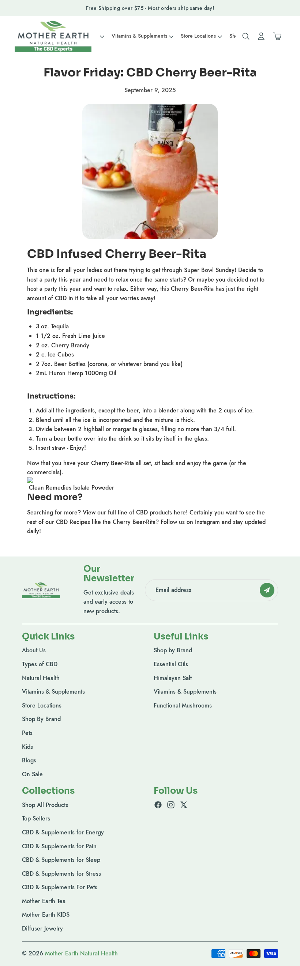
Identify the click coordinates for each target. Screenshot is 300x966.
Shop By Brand (41, 719)
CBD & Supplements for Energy (63, 832)
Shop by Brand (173, 650)
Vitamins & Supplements (53, 691)
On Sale (32, 774)
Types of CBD (39, 664)
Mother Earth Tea (43, 901)
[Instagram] (170, 804)
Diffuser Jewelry (42, 928)
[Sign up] (267, 590)
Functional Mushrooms (183, 705)
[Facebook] (158, 804)
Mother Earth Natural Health (81, 953)
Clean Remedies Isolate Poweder (71, 487)
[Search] (246, 36)
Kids (27, 746)
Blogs (29, 760)
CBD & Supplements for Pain (59, 846)
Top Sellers (36, 818)
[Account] (261, 36)
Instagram (207, 522)
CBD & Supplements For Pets (59, 887)
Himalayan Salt (173, 677)
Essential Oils (171, 664)
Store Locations (41, 705)
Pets (27, 733)
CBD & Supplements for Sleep (61, 860)
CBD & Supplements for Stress (61, 873)
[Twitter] (183, 804)
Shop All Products (45, 804)
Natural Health (41, 677)
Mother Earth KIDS (46, 914)
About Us (34, 650)
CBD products (154, 512)
